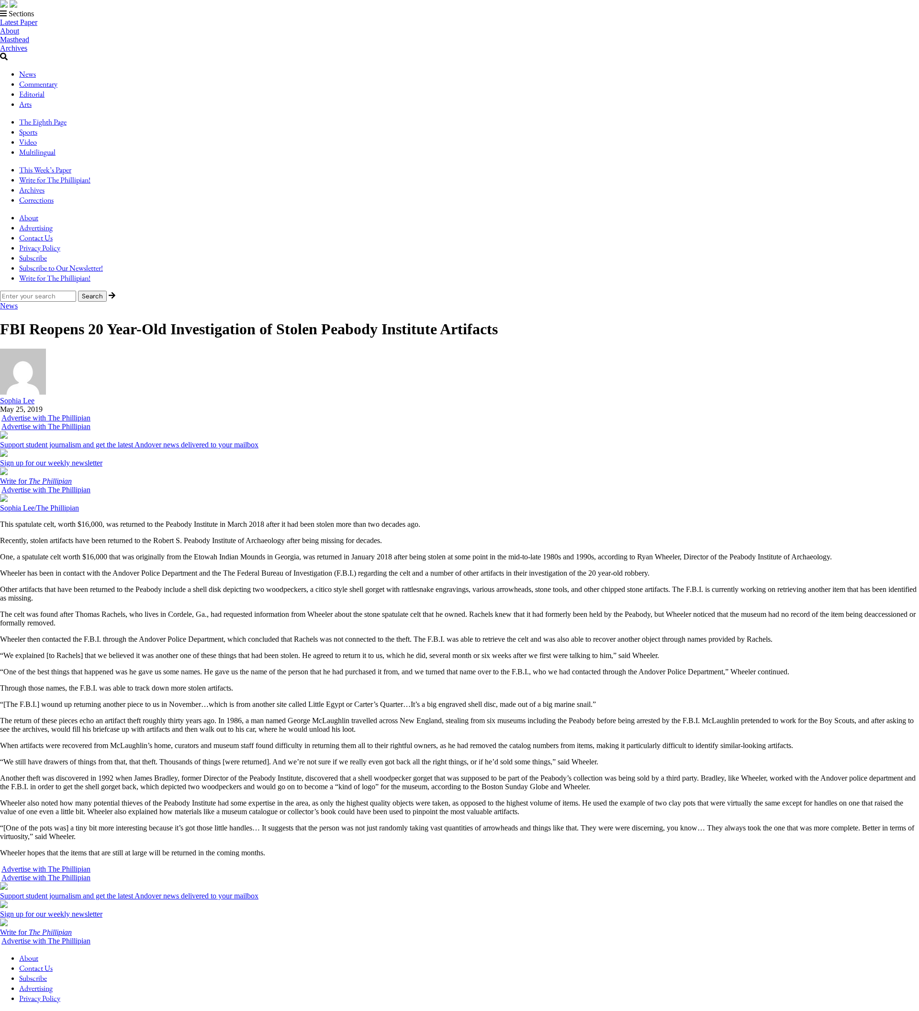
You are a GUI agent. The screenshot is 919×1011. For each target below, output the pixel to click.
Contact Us (36, 238)
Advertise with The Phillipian (45, 418)
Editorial (32, 94)
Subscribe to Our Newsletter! (61, 268)
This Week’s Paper (45, 170)
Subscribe (33, 258)
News (27, 74)
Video (28, 142)
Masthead (14, 39)
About (9, 31)
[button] (459, 14)
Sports (28, 132)
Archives (13, 48)
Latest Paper (18, 22)
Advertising (36, 228)
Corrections (36, 200)
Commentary (38, 84)
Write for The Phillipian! (54, 180)
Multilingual (37, 152)
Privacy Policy (39, 248)
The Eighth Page (43, 122)
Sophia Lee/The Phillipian (39, 508)
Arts (25, 104)
